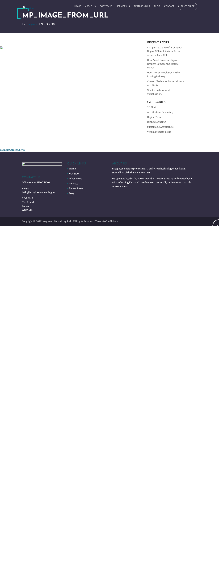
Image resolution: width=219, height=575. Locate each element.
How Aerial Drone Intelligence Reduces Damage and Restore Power (163, 64)
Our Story (74, 173)
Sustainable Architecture (160, 126)
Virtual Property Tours (159, 131)
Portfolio (106, 6)
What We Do (75, 178)
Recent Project (76, 188)
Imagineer (32, 24)
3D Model (152, 107)
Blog (157, 6)
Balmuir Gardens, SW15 (12, 149)
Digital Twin (154, 117)
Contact (169, 6)
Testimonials (142, 6)
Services (122, 6)
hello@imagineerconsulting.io (38, 192)
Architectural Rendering (160, 112)
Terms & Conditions (106, 221)
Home (77, 6)
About (89, 6)
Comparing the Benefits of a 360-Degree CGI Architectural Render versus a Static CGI (164, 51)
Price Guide (187, 6)
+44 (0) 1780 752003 (39, 182)
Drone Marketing (156, 121)
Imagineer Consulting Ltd (56, 221)
